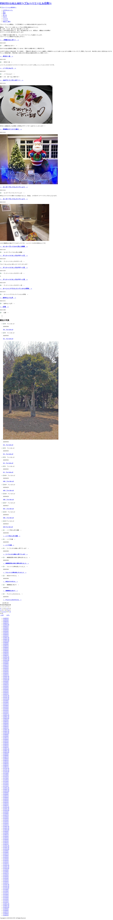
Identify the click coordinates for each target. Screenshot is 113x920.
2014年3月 (6, 841)
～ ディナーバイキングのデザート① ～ (14, 255)
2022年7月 (6, 684)
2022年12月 (6, 676)
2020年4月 (6, 723)
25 (5, 611)
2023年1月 (6, 674)
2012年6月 (6, 875)
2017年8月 (6, 774)
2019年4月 (6, 742)
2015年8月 (6, 813)
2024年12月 (6, 637)
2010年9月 (6, 908)
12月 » (8, 615)
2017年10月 (6, 771)
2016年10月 (6, 791)
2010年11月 (6, 905)
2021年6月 (6, 705)
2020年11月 (6, 716)
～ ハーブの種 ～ (8, 545)
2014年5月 (6, 837)
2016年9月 (6, 792)
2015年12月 (6, 807)
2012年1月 (6, 883)
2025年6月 (6, 628)
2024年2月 (6, 653)
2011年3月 (6, 899)
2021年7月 (6, 703)
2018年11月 (6, 750)
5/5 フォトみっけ (8, 338)
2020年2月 (6, 726)
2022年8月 (6, 682)
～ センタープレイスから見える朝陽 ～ (14, 246)
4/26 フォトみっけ (8, 517)
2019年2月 (6, 745)
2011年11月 (6, 886)
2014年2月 (6, 842)
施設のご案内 (6, 21)
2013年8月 (6, 852)
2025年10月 (6, 624)
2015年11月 (6, 808)
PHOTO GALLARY (26, 3)
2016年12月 (6, 787)
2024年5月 (6, 649)
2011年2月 (6, 900)
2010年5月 (6, 915)
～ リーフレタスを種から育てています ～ (15, 554)
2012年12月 (6, 865)
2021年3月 (6, 710)
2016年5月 (6, 799)
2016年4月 (6, 800)
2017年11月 (6, 770)
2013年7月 (6, 854)
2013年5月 (6, 857)
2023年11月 (6, 658)
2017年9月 (6, 773)
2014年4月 (6, 839)
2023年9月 (6, 662)
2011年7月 (6, 892)
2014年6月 (6, 836)
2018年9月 (6, 754)
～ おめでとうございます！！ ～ (11, 80)
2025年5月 (6, 629)
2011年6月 (6, 894)
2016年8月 (6, 794)
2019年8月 (6, 736)
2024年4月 (6, 650)
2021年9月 (6, 700)
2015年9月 (6, 812)
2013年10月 (6, 849)
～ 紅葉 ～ (4, 307)
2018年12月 (6, 749)
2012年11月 (6, 867)
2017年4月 (6, 781)
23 (2, 611)
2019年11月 (6, 731)
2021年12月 (6, 695)
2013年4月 (6, 858)
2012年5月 (6, 876)
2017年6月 (6, 778)
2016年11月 (6, 789)
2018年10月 (6, 752)
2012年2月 (6, 881)
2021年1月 (6, 713)
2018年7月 (6, 757)
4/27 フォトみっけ (8, 508)
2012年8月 (6, 871)
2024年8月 (6, 644)
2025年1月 (6, 636)
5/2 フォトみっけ (8, 463)
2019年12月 (6, 729)
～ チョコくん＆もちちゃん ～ (12, 599)
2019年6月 (6, 739)
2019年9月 (6, 734)
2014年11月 (6, 828)
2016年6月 (6, 797)
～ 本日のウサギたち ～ (10, 581)
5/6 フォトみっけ (8, 329)
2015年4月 (6, 820)
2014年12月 (6, 826)
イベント (5, 18)
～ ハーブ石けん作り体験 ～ (11, 536)
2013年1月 (6, 863)
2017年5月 (6, 779)
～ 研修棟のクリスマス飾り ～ (11, 129)
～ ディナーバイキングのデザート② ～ (14, 267)
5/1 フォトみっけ (8, 472)
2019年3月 (6, 744)
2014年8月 (6, 833)
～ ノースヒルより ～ (8, 68)
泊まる (5, 16)
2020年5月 (6, 721)
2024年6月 (6, 647)
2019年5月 (6, 741)
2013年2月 (6, 862)
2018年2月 (6, 765)
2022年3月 (6, 691)
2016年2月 (6, 804)
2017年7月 (6, 776)
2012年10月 (6, 868)
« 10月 (2, 615)
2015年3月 (6, 821)
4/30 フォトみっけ (8, 481)
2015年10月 (6, 810)
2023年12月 (6, 657)
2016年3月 (6, 802)
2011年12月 (6, 884)
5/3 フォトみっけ (8, 454)
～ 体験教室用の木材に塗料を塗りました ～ (16, 563)
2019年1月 (6, 747)
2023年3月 (6, 671)
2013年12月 (6, 846)
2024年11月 (6, 639)
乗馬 (4, 13)
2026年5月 (6, 618)
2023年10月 (6, 660)
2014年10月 (6, 829)
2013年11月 (6, 847)
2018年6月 (6, 758)
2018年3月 (6, 763)
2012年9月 (6, 870)
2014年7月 (6, 834)
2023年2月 (6, 673)
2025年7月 (6, 626)
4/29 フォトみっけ (8, 490)
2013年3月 (6, 860)
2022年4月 (6, 689)
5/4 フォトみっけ (8, 445)
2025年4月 (6, 631)
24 (4, 611)
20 (8, 610)
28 (10, 611)
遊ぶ (4, 12)
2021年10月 (6, 699)
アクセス (5, 20)
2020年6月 (6, 720)
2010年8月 (6, 910)
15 (0, 610)
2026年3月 (6, 621)
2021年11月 (6, 697)
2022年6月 (6, 686)
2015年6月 (6, 816)
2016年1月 (6, 805)
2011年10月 (6, 887)
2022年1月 (6, 694)
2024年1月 (6, 655)
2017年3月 (6, 783)
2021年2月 (6, 712)
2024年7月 (6, 645)
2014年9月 (6, 831)
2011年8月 (6, 891)
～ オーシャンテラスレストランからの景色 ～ (16, 288)
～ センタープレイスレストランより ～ (14, 187)
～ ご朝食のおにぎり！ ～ (9, 40)
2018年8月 (6, 755)
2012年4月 (6, 878)
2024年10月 (6, 641)
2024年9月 (6, 642)
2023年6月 (6, 666)
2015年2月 (6, 823)
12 (7, 608)
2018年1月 (6, 766)
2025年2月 (6, 634)
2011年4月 (6, 897)
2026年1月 (6, 623)
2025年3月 (6, 632)
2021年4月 (6, 708)
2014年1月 (6, 844)
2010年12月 (6, 904)
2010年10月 (6, 907)
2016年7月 (6, 795)
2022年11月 (6, 678)
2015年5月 (6, 818)
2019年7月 (6, 737)
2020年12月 (6, 715)
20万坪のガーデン (8, 10)
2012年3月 (6, 879)
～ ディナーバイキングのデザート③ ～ (14, 279)
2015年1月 (6, 825)
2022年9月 (6, 681)
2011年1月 (6, 902)
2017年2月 (6, 784)
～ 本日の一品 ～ (6, 56)
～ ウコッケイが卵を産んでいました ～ (14, 572)
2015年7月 (6, 815)
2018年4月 (6, 762)
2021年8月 (6, 702)
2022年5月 (6, 687)
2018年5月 (6, 760)
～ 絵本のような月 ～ (8, 297)
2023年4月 (6, 670)
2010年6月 (6, 913)
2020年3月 (6, 724)
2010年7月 (6, 912)
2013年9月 (6, 850)
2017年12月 (6, 768)
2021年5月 (6, 707)
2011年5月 (6, 896)
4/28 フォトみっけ (8, 499)
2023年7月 (6, 665)
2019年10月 (6, 733)
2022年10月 (6, 679)
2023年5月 (6, 668)
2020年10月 (6, 718)
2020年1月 (6, 728)
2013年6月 (6, 855)
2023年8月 (6, 663)
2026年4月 (6, 620)
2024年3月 (6, 652)
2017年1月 (6, 786)
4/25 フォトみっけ (8, 527)
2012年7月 (6, 873)
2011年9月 (6, 889)
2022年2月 (6, 692)
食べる (5, 15)
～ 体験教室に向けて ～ (10, 590)
